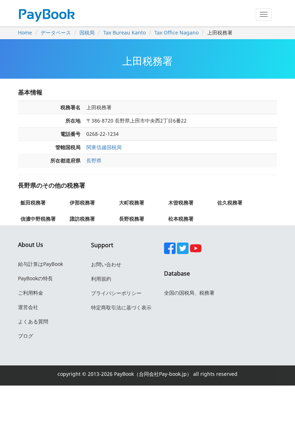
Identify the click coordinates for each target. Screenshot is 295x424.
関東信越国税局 (104, 147)
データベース (56, 32)
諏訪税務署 (82, 218)
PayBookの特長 (35, 278)
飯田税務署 (33, 202)
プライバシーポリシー (116, 293)
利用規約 (101, 278)
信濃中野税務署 (38, 218)
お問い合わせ (106, 264)
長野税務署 (131, 218)
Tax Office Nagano (176, 32)
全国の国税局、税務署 (189, 292)
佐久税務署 (229, 202)
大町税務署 (131, 202)
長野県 (93, 160)
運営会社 (28, 307)
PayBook (123, 373)
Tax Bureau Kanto (124, 32)
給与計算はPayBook (40, 264)
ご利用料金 (30, 292)
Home (25, 32)
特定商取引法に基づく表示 (121, 307)
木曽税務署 (181, 202)
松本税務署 (181, 218)
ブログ (25, 335)
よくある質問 (33, 321)
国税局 (87, 32)
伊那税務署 (82, 202)
